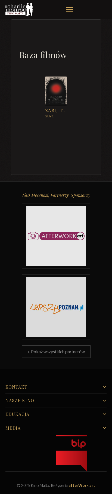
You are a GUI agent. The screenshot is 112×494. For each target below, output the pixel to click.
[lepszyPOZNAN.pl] (56, 307)
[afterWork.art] (56, 236)
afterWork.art (82, 485)
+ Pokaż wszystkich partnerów (56, 351)
